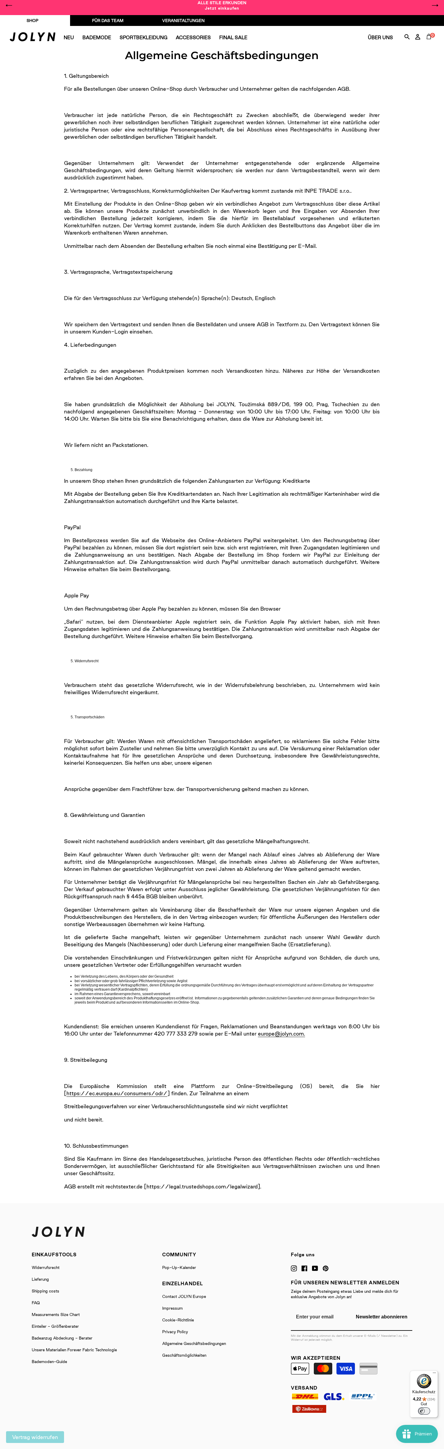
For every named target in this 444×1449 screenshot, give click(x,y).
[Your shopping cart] (430, 43)
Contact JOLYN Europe (184, 1296)
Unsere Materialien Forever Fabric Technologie (74, 1350)
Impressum (172, 1308)
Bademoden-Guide (49, 1361)
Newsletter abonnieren (381, 1316)
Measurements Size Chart (56, 1314)
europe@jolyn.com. (281, 1033)
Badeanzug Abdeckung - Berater (62, 1338)
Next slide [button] (435, 5)
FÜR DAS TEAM (108, 20)
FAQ (36, 1303)
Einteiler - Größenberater (55, 1326)
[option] (222, 5)
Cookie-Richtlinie (178, 1320)
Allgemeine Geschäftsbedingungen (194, 1343)
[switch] (424, 1411)
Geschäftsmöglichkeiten (184, 1355)
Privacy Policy (175, 1332)
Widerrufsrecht (46, 1267)
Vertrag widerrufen (35, 1437)
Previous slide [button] (9, 5)
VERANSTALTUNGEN (183, 20)
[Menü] (434, 1374)
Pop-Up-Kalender (179, 1267)
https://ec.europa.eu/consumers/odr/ (116, 1093)
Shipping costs (45, 1291)
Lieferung (40, 1279)
